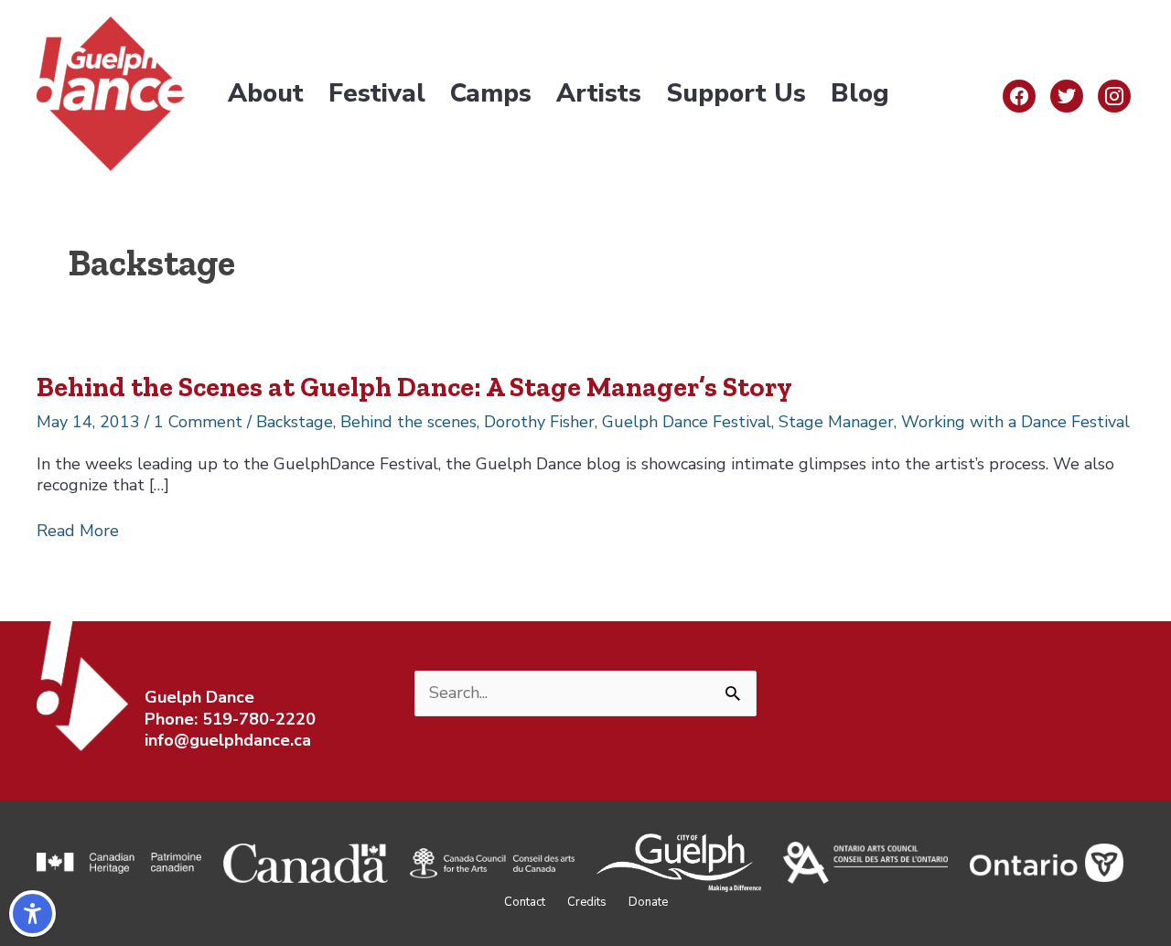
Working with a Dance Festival (1015, 422)
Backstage (294, 422)
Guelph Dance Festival (686, 422)
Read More (78, 531)
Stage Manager (836, 422)
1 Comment (198, 422)
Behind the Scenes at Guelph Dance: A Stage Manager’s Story (414, 387)
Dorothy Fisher (539, 422)
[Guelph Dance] (111, 92)
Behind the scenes (408, 422)
